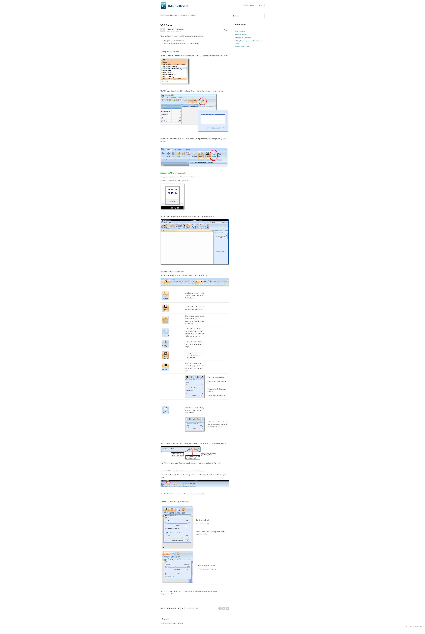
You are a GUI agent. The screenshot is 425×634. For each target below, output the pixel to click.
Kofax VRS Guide (240, 31)
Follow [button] (226, 30)
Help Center (183, 15)
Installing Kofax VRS (241, 34)
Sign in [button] (261, 5)
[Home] (174, 5)
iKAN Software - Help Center (169, 15)
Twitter (223, 608)
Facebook (220, 608)
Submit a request (248, 5)
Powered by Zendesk (415, 626)
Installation (193, 15)
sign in (167, 623)
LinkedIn (227, 608)
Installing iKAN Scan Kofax (243, 38)
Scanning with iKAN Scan (242, 46)
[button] (179, 608)
